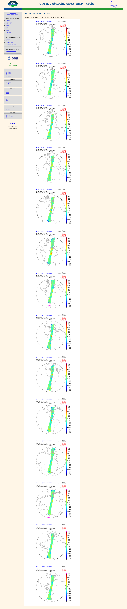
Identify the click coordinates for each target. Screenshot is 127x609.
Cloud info (8, 115)
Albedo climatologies (10, 116)
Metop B (13, 14)
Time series (9, 32)
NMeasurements (9, 28)
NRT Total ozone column (11, 51)
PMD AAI (8, 40)
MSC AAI (8, 39)
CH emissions (8, 74)
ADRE (7, 102)
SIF (6, 117)
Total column (8, 82)
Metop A (8, 14)
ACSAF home (13, 13)
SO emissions (8, 76)
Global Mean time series (11, 44)
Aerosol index (8, 101)
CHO (7, 100)
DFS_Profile (9, 23)
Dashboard (8, 20)
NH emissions (8, 73)
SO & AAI (8, 109)
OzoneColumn (9, 22)
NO (6, 99)
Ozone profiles (8, 85)
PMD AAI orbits (10, 42)
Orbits (8, 30)
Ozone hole (8, 84)
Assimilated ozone (9, 83)
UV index (7, 92)
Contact (12, 123)
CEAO (8, 25)
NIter (7, 27)
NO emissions (8, 72)
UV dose (7, 93)
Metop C (17, 14)
